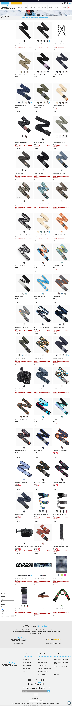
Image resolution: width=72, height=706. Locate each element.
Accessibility (58, 703)
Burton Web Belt (19, 389)
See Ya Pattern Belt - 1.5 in (21, 578)
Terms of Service (46, 703)
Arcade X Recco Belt (20, 44)
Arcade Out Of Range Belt (59, 327)
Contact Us (41, 659)
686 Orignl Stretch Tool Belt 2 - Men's (24, 546)
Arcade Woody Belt (38, 173)
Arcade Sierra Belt (38, 419)
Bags (39, 7)
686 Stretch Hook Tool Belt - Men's (61, 546)
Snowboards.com (16, 3)
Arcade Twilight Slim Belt (59, 234)
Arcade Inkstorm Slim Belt (40, 265)
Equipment (20, 7)
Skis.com (5, 3)
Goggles (44, 7)
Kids (35, 7)
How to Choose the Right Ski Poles (62, 667)
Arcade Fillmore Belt (39, 609)
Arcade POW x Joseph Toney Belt (23, 234)
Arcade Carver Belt (19, 173)
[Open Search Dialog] (62, 3)
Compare (18, 49)
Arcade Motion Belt (38, 44)
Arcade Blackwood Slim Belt (22, 327)
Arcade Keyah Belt (38, 358)
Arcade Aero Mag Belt (58, 74)
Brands (64, 7)
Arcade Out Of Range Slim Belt (41, 327)
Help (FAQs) (41, 674)
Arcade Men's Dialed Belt (59, 482)
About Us (56, 674)
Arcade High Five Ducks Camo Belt (42, 204)
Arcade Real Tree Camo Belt (22, 204)
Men (26, 7)
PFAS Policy (52, 703)
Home (2, 16)
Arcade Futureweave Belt (59, 105)
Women (30, 7)
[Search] (12, 616)
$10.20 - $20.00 (5, 610)
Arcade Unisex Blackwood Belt (60, 450)
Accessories (57, 7)
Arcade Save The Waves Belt (59, 173)
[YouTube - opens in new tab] (42, 680)
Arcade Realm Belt (38, 546)
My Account (26, 659)
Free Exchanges (27, 665)
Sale (69, 7)
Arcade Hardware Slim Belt (59, 142)
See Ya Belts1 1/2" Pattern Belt (41, 514)
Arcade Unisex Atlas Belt (40, 234)
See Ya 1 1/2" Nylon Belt (58, 578)
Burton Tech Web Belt (39, 142)
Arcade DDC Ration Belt (20, 450)
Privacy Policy (14, 703)
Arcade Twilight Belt (20, 265)
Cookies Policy (20, 703)
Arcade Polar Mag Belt (39, 74)
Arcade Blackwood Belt (20, 358)
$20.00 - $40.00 (5, 611)
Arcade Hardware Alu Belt (21, 74)
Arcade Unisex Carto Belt (21, 482)
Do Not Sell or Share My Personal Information (33, 703)
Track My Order (27, 662)
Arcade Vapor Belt (19, 514)
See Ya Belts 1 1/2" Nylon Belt (60, 514)
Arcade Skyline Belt (38, 389)
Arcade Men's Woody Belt (21, 142)
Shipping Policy (42, 662)
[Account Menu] (65, 3)
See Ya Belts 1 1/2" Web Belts (59, 609)
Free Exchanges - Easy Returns (36, 0)
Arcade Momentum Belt (20, 105)
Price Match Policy (43, 671)
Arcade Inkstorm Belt (58, 265)
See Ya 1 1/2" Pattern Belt (40, 578)
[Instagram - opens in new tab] (36, 680)
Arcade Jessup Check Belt (59, 44)
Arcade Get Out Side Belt (59, 204)
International (42, 665)
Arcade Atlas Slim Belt (58, 358)
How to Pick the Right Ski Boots (61, 663)
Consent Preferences (36, 698)
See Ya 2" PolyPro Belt (20, 609)
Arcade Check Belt (19, 296)
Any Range (4, 609)
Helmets (50, 7)
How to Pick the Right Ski (61, 659)
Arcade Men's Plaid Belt (39, 482)
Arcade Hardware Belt (39, 105)
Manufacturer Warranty (44, 668)
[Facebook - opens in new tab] (29, 680)
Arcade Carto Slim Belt (39, 296)
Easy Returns (26, 668)
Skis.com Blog (57, 671)
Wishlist (25, 671)
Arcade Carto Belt (57, 296)
